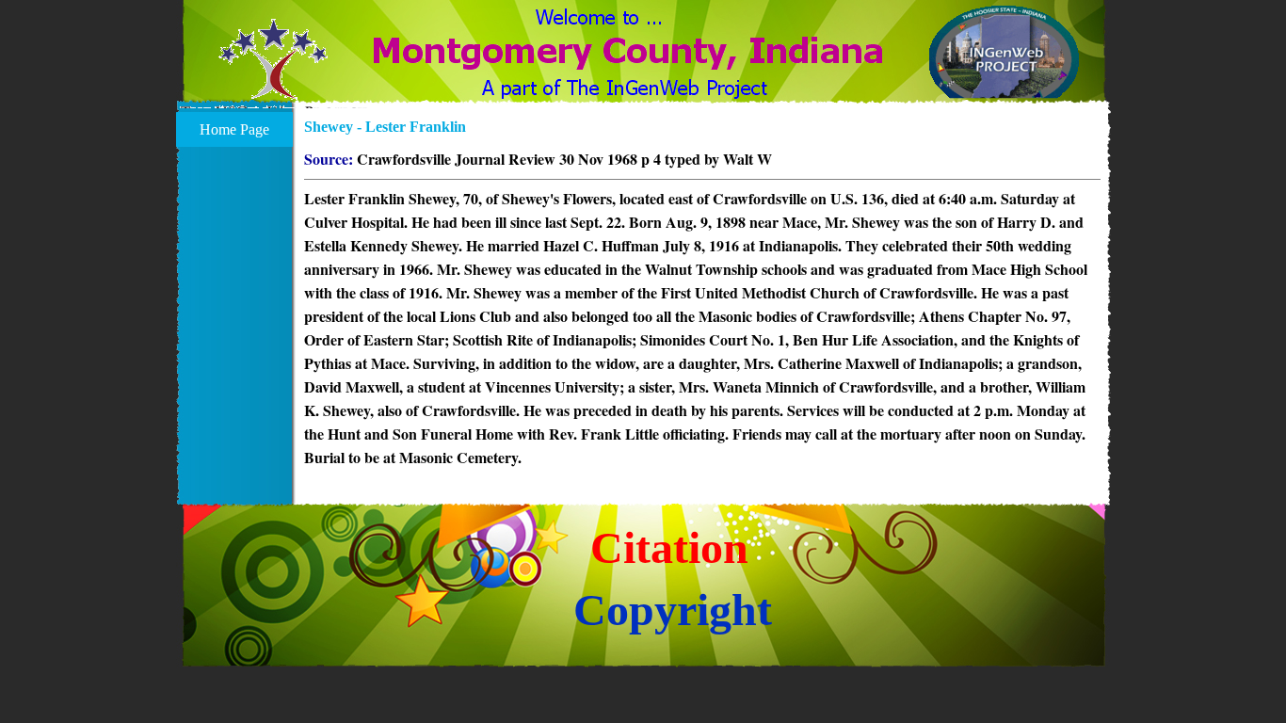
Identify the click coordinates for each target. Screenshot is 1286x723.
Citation (669, 547)
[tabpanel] (702, 309)
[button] (273, 70)
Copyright (672, 610)
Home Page (234, 129)
